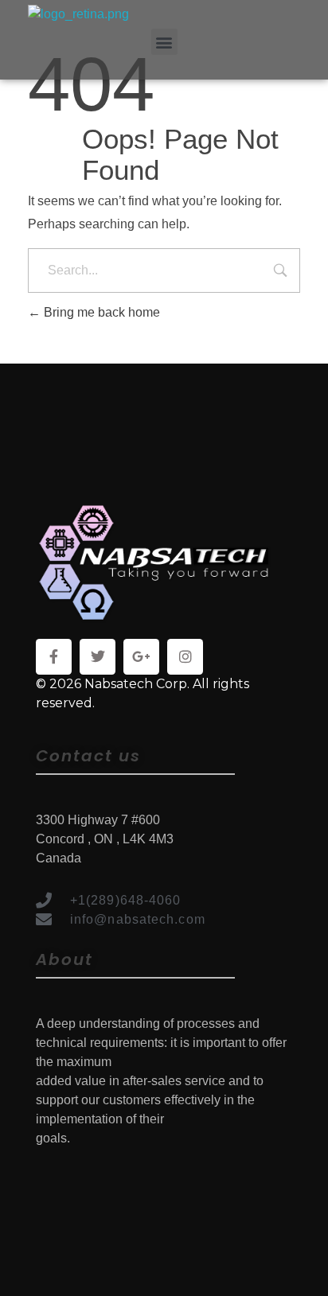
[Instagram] (185, 657)
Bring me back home (100, 312)
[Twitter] (97, 657)
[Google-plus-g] (141, 657)
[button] (164, 42)
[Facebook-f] (54, 657)
